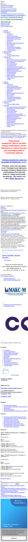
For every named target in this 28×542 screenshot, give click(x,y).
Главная (6, 30)
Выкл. (12, 5)
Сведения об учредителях (13, 39)
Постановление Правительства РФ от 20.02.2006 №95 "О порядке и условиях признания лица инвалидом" (14, 425)
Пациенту (6, 57)
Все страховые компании (7, 276)
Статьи (9, 79)
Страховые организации (10, 405)
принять (14, 538)
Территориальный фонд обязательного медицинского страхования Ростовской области (13, 496)
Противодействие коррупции (8, 11)
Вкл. (9, 5)
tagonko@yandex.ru (6, 478)
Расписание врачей (12, 64)
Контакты (6, 52)
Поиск (17, 484)
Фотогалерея (10, 45)
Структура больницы (12, 36)
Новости (3, 207)
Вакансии (9, 41)
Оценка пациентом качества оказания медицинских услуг (14, 161)
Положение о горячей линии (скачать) (11, 388)
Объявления (10, 40)
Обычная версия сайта (7, 7)
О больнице (10, 34)
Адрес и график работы (7, 26)
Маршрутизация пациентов (14, 71)
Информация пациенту (13, 69)
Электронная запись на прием (9, 9)
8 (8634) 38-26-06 (5, 25)
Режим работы (11, 75)
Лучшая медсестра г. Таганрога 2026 (10, 233)
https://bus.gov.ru (17, 178)
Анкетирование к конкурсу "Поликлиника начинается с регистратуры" (15, 419)
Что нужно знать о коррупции (12, 422)
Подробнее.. (4, 192)
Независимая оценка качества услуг (16, 68)
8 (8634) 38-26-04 (5, 344)
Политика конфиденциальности (15, 43)
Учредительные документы (14, 48)
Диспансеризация (11, 72)
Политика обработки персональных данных (15, 410)
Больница (6, 32)
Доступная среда (11, 65)
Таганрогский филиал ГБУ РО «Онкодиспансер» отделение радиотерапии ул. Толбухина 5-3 (14, 136)
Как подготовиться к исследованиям (16, 59)
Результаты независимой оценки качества (15, 417)
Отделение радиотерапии (13, 47)
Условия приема (11, 73)
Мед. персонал (11, 44)
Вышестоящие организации (14, 37)
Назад (10, 33)
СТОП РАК (4, 12)
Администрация (11, 50)
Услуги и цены (8, 51)
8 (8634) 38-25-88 (5, 23)
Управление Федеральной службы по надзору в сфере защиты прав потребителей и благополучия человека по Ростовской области (14, 490)
